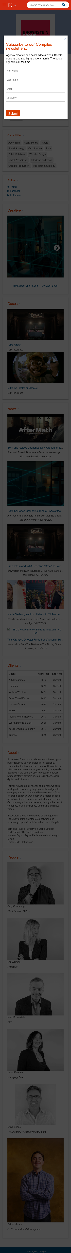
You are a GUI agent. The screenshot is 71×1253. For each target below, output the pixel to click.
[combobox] (48, 4)
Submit (13, 113)
